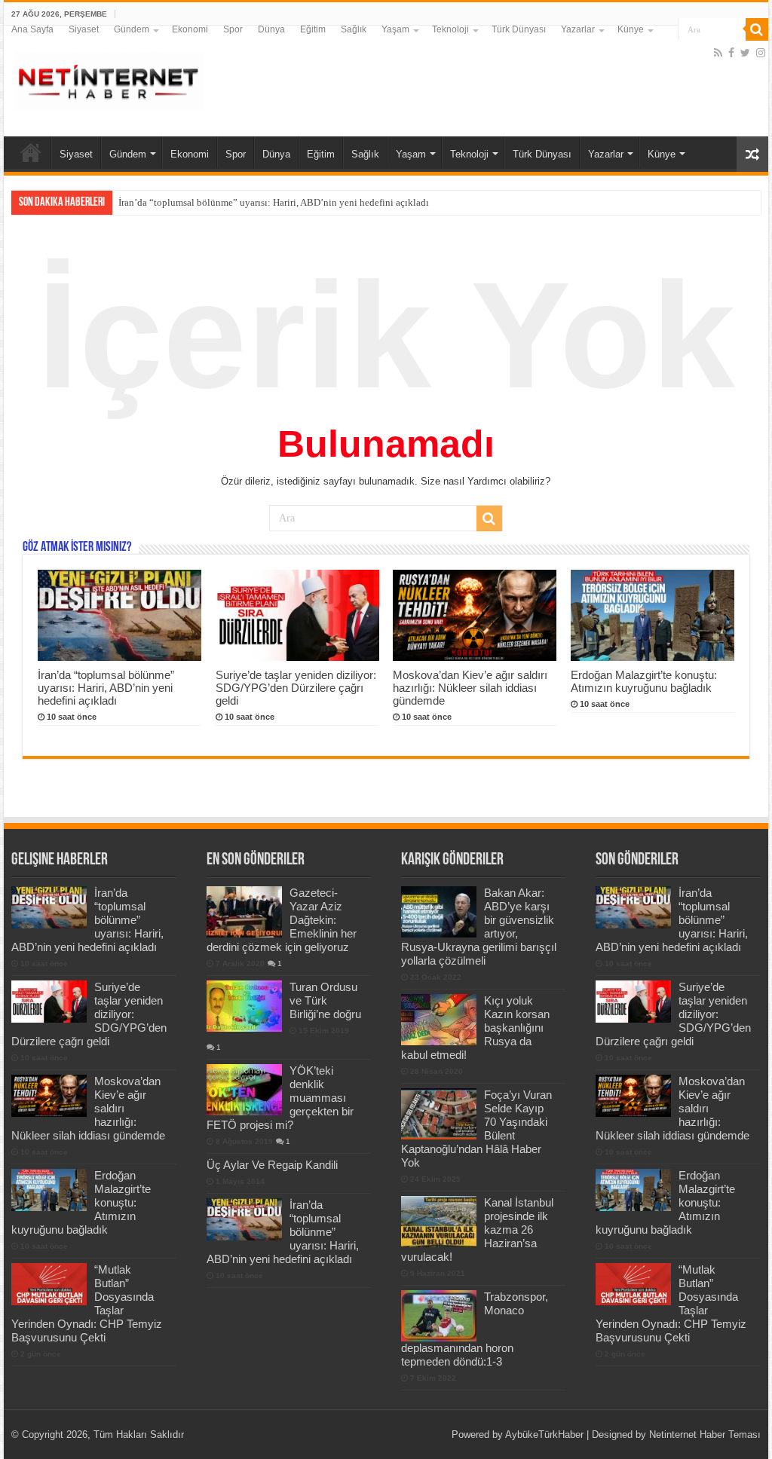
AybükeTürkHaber (544, 1434)
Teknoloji (450, 29)
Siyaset (84, 29)
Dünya (271, 29)
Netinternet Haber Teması (705, 1434)
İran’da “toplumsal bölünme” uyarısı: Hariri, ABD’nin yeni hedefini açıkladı (273, 202)
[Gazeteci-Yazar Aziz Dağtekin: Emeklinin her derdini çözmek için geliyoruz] (244, 911)
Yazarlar (578, 29)
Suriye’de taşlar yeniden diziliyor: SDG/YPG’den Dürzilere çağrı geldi (296, 687)
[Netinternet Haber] (109, 78)
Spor (233, 29)
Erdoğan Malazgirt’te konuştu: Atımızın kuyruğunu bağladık (644, 681)
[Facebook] (731, 53)
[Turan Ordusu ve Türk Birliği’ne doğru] (244, 1006)
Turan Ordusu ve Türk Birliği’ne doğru (325, 1000)
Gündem (131, 29)
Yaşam (395, 29)
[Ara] (757, 29)
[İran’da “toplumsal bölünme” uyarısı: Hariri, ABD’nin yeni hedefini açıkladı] (244, 1219)
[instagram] (761, 53)
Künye (630, 29)
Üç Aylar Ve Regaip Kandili (272, 1164)
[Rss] (718, 53)
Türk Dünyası (519, 29)
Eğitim (313, 29)
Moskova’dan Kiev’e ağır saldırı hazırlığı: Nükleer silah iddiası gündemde (470, 687)
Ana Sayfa (32, 29)
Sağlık (353, 29)
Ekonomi (190, 29)
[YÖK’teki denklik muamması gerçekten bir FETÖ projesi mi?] (244, 1089)
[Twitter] (745, 53)
